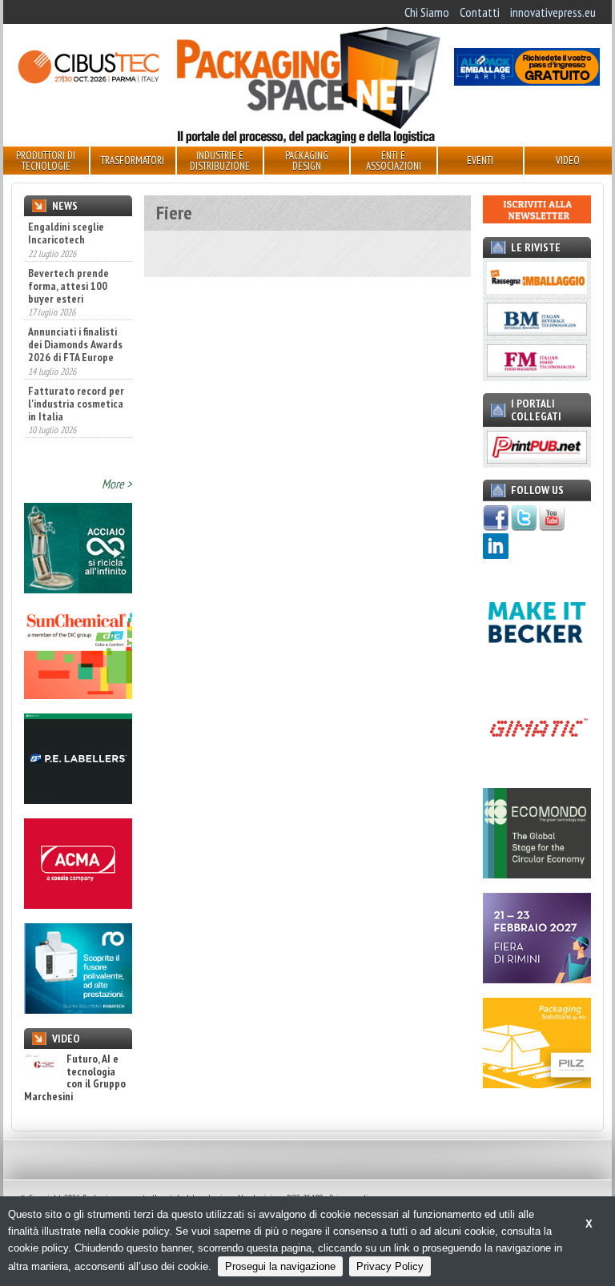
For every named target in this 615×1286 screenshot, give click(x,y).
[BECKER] (537, 663)
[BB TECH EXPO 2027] (537, 979)
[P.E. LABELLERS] (78, 799)
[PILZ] (537, 1083)
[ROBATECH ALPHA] (78, 1009)
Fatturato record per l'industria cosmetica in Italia (76, 363)
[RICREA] (78, 589)
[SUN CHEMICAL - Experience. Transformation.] (78, 694)
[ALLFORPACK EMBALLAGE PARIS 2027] (527, 81)
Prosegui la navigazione (280, 1266)
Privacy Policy (390, 1266)
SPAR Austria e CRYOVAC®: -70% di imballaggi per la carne (70, 427)
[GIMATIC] (537, 768)
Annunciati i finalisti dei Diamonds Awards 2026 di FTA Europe (75, 303)
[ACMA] (78, 904)
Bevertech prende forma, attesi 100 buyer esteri (68, 244)
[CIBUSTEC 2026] (88, 81)
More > (117, 484)
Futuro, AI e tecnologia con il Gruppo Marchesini (75, 1078)
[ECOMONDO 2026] (537, 874)
